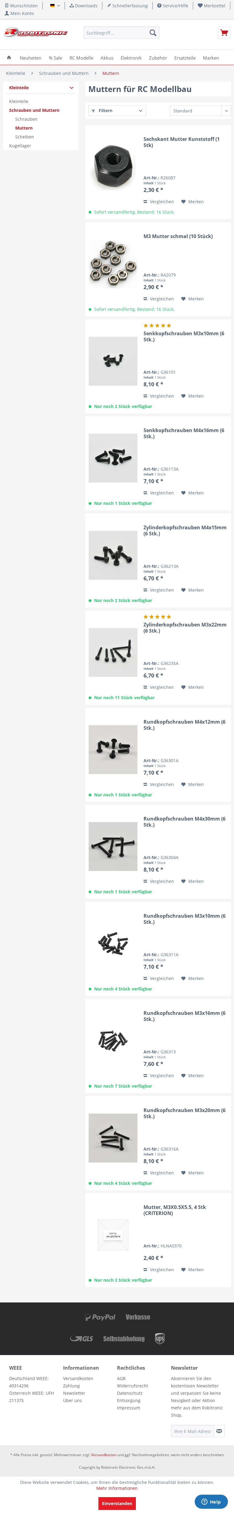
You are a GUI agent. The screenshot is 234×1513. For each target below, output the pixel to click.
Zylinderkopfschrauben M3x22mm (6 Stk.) (185, 628)
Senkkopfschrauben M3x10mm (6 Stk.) (184, 336)
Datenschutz (130, 1393)
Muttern (24, 128)
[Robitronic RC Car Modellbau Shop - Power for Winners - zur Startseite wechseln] (35, 34)
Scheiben (24, 137)
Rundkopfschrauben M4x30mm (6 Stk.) (184, 822)
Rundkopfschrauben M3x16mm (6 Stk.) (184, 1016)
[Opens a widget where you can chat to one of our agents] (211, 1502)
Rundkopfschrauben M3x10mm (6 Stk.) (184, 919)
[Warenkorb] (224, 33)
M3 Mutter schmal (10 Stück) (178, 236)
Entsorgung (128, 1400)
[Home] (9, 57)
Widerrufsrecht (132, 1386)
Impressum (128, 1408)
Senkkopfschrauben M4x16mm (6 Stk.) (184, 433)
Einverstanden (117, 1503)
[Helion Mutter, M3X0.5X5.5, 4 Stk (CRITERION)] (113, 1234)
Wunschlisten (23, 6)
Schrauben (26, 119)
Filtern (105, 110)
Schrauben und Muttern (34, 110)
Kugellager (20, 146)
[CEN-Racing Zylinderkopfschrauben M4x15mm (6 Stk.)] (113, 555)
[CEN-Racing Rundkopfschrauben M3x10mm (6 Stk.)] (113, 943)
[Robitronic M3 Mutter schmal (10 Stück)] (113, 264)
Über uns (72, 1400)
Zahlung (71, 1386)
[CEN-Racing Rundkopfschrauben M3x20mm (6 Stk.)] (113, 1138)
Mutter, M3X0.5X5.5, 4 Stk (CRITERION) (175, 1210)
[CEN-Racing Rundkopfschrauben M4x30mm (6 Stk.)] (113, 846)
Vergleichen (161, 201)
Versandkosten (78, 1378)
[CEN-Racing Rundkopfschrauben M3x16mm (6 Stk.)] (113, 1040)
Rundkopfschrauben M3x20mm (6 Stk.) (184, 1113)
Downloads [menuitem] (86, 6)
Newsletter (74, 1393)
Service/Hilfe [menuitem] (174, 6)
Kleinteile (19, 87)
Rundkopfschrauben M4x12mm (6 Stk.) (184, 725)
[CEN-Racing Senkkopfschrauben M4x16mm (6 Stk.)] (113, 458)
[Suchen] (153, 33)
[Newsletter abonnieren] (219, 1431)
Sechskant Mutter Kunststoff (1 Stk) (182, 142)
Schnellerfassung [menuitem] (129, 6)
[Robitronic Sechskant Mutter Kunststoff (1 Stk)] (113, 166)
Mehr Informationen (117, 1488)
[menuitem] (211, 5)
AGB (121, 1378)
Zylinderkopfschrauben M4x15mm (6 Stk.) (185, 530)
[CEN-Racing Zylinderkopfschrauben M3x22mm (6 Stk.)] (113, 652)
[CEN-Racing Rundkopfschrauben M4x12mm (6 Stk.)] (113, 749)
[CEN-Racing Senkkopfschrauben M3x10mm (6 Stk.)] (113, 361)
